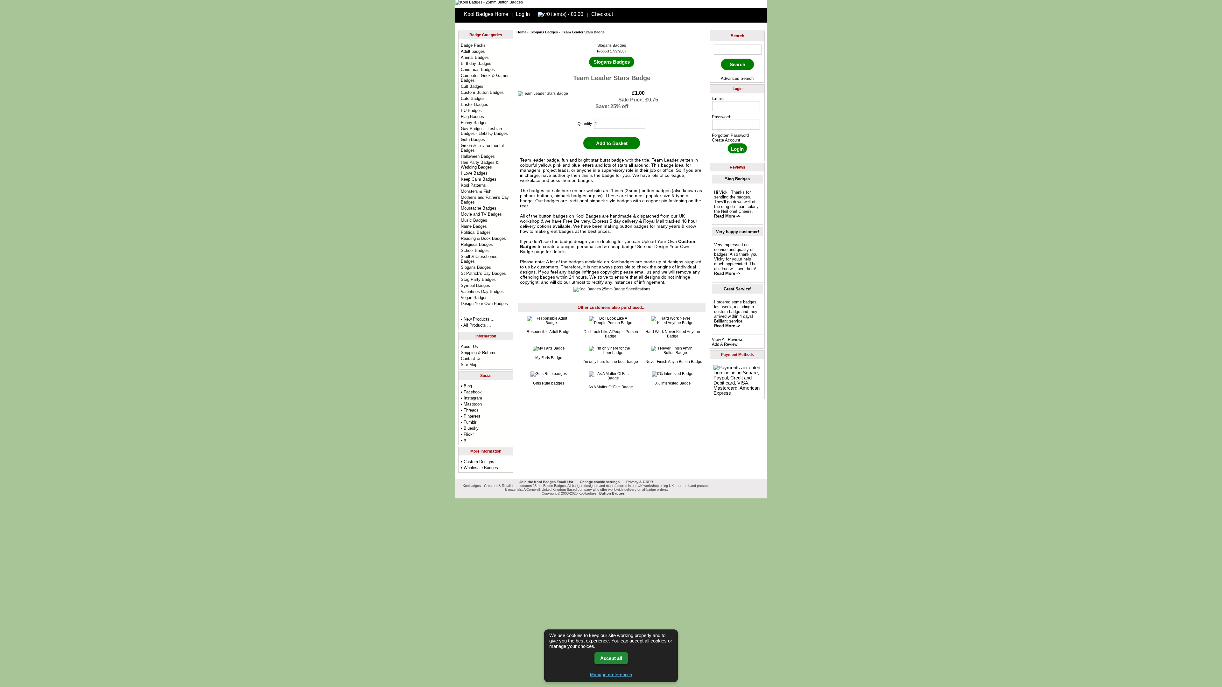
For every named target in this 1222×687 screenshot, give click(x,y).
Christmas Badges (478, 69)
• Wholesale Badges (479, 467)
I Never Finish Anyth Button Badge (672, 361)
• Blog (466, 386)
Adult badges (473, 51)
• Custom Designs (477, 461)
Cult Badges (472, 86)
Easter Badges (474, 104)
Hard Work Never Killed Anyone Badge (672, 334)
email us (643, 271)
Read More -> (727, 216)
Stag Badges (737, 179)
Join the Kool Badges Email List (546, 482)
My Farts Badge (548, 358)
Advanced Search (737, 78)
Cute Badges (473, 98)
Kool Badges (588, 216)
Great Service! (737, 289)
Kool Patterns (473, 185)
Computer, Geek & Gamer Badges (485, 78)
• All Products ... (476, 325)
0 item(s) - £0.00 (565, 14)
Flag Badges (472, 116)
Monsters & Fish (476, 191)
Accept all (611, 658)
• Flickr (467, 434)
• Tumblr (468, 422)
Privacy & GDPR (639, 482)
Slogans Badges (544, 32)
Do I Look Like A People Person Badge (611, 334)
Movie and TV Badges (481, 214)
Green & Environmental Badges (482, 148)
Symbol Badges (475, 285)
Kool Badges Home (486, 14)
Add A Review (724, 344)
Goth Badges (473, 139)
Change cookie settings (600, 482)
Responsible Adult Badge (549, 332)
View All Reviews (727, 339)
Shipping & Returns (478, 352)
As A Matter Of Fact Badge (610, 387)
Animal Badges (475, 57)
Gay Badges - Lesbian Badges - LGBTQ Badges (484, 131)
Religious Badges (477, 244)
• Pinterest (470, 416)
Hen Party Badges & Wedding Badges (480, 165)
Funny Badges (474, 122)
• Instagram (471, 398)
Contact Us (471, 358)
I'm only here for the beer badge (610, 361)
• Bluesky (470, 428)
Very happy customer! (737, 231)
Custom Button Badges (482, 92)
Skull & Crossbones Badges (479, 259)
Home (521, 32)
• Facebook (471, 392)
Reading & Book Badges (483, 238)
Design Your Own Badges (484, 303)
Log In (523, 14)
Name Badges (474, 226)
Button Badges (612, 493)
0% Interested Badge (673, 383)
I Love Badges (474, 173)
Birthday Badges (476, 63)
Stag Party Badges (478, 279)
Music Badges (474, 220)
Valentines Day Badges (482, 291)
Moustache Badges (478, 208)
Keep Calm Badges (478, 179)
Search (737, 35)
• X (464, 440)
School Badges (475, 250)
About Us (469, 346)
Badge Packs (473, 45)
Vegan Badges (474, 297)
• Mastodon (471, 404)
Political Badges (476, 232)
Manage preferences (611, 674)
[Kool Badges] (489, 2)
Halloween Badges (478, 156)
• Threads (470, 410)
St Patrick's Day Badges (483, 273)
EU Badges (471, 110)
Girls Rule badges (548, 383)
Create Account (726, 140)
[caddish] (629, 493)
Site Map (469, 364)
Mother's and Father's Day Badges (485, 200)
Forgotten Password (730, 135)
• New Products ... (478, 319)
